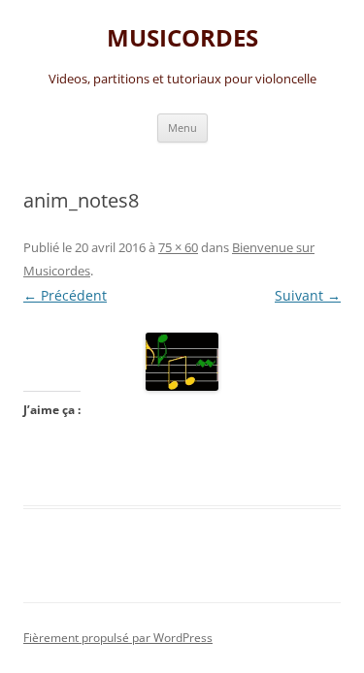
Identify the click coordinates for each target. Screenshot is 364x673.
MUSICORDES (182, 38)
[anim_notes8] (182, 362)
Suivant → (308, 295)
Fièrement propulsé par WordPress (118, 637)
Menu (182, 127)
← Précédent (65, 295)
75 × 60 (178, 247)
